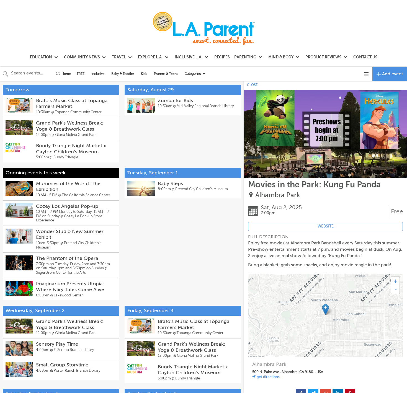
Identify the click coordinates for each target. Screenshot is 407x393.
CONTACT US (365, 57)
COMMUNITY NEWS (82, 57)
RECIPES (222, 57)
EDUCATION (41, 57)
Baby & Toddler (122, 74)
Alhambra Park (277, 195)
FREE (81, 74)
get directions (268, 377)
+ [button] (395, 281)
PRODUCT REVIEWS (323, 57)
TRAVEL (119, 57)
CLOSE (252, 85)
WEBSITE (326, 226)
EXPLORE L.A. (150, 57)
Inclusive (98, 74)
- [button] (396, 289)
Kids (144, 74)
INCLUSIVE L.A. (188, 57)
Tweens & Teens (166, 74)
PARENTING (245, 57)
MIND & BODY (280, 57)
